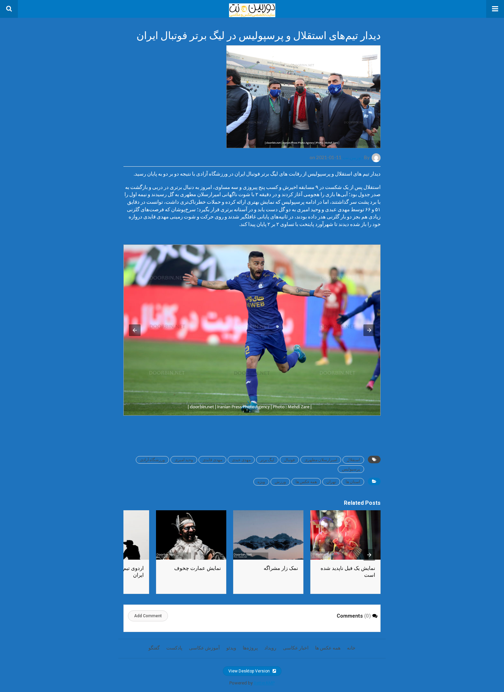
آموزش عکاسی (204, 648)
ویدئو (231, 648)
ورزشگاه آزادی (152, 459)
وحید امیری (184, 459)
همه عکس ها (306, 481)
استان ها (353, 481)
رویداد (270, 648)
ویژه (261, 481)
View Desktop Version (249, 671)
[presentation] (369, 555)
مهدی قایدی (212, 459)
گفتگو (154, 648)
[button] (495, 9)
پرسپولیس (351, 469)
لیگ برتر (267, 459)
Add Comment (148, 615)
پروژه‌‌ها (250, 648)
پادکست (174, 648)
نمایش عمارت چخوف (197, 568)
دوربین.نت (353, 157)
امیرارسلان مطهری (320, 459)
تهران (331, 481)
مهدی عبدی (241, 459)
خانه (351, 648)
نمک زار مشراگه (281, 568)
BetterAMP (264, 682)
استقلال (353, 459)
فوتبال (289, 459)
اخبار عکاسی (296, 648)
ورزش (280, 481)
